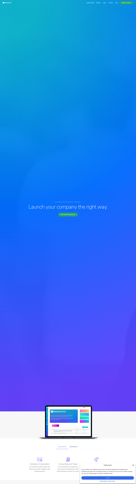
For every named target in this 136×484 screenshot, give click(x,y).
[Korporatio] (7, 3)
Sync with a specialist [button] (68, 214)
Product (98, 2)
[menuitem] (91, 3)
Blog (116, 2)
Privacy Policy (111, 481)
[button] (133, 465)
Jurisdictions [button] (90, 2)
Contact (111, 2)
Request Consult (126, 2)
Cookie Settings (103, 481)
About (104, 2)
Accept (107, 478)
